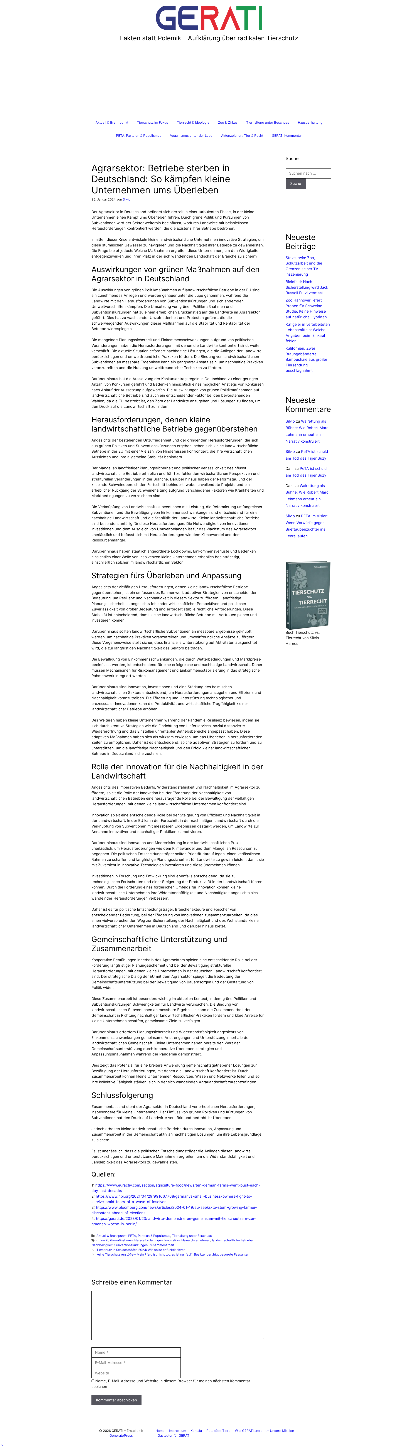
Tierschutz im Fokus (152, 122)
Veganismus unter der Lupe (191, 135)
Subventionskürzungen (131, 1245)
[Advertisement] (209, 83)
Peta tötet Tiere (218, 1431)
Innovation (172, 1240)
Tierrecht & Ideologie (193, 122)
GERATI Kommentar (287, 135)
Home (160, 1431)
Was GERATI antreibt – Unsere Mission (264, 1431)
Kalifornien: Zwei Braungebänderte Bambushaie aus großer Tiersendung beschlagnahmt (306, 359)
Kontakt (196, 1431)
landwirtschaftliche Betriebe (232, 1240)
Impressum (177, 1431)
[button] (2, 1445)
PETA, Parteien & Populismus (138, 135)
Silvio (290, 421)
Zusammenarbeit (161, 1245)
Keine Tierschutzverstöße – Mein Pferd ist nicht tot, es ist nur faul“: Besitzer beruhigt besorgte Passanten (172, 1254)
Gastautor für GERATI (174, 1435)
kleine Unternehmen (195, 1240)
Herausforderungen (148, 1240)
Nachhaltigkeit (102, 1245)
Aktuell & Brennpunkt (112, 122)
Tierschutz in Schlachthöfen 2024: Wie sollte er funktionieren (140, 1250)
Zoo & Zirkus (228, 122)
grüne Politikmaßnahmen (114, 1240)
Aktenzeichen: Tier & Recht (242, 135)
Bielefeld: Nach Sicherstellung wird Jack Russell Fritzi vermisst (307, 287)
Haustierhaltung (310, 122)
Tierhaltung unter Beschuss (267, 122)
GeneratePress (121, 1435)
